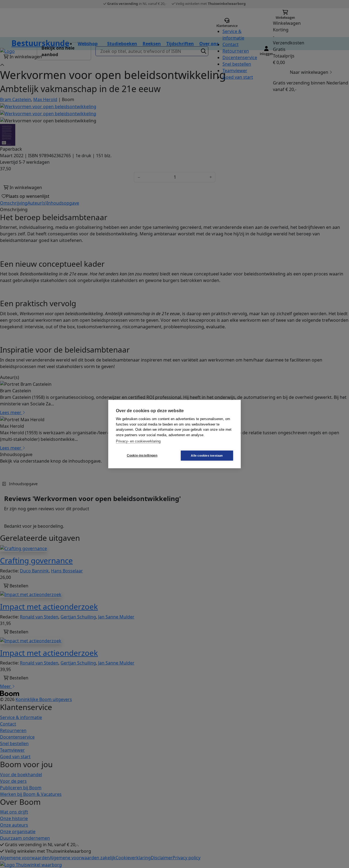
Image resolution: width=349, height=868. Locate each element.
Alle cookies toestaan (207, 455)
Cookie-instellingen (142, 455)
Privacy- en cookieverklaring (138, 441)
